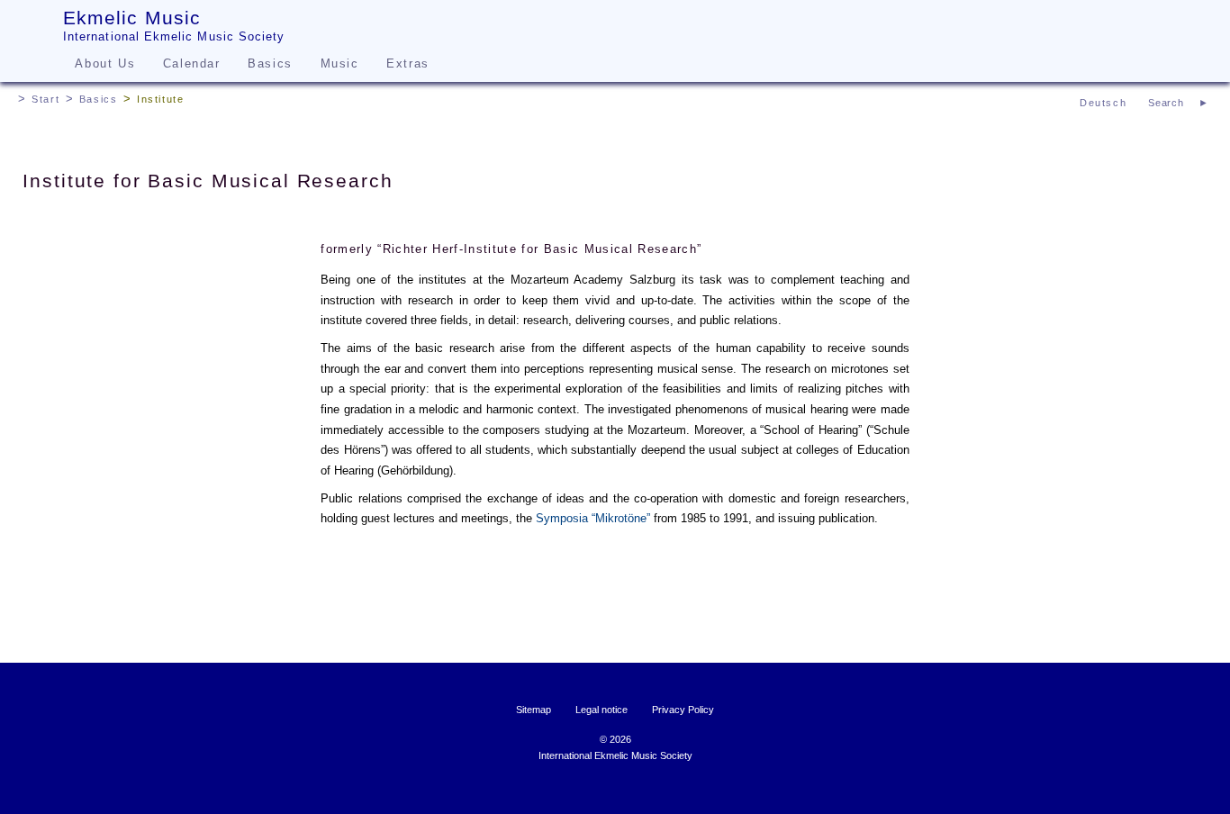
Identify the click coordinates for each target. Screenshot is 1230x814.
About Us (105, 63)
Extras (408, 63)
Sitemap (533, 709)
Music (340, 63)
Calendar (192, 63)
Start (45, 99)
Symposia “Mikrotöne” (593, 518)
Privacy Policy (683, 709)
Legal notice (601, 709)
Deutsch (1103, 102)
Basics (270, 63)
